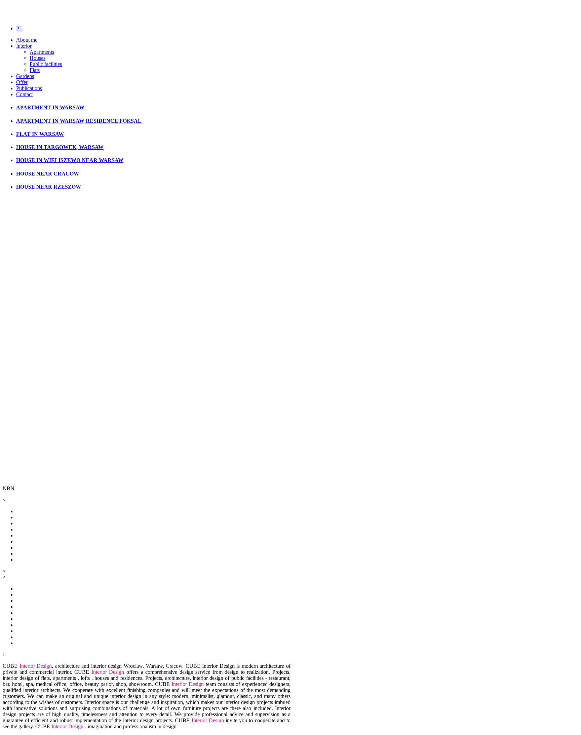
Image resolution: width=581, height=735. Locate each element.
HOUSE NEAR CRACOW (47, 174)
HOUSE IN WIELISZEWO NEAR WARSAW (69, 160)
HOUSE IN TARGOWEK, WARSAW (60, 147)
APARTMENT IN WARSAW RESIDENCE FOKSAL (79, 121)
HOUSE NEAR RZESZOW (48, 187)
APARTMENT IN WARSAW (50, 107)
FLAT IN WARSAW (40, 134)
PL (19, 28)
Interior (24, 46)
